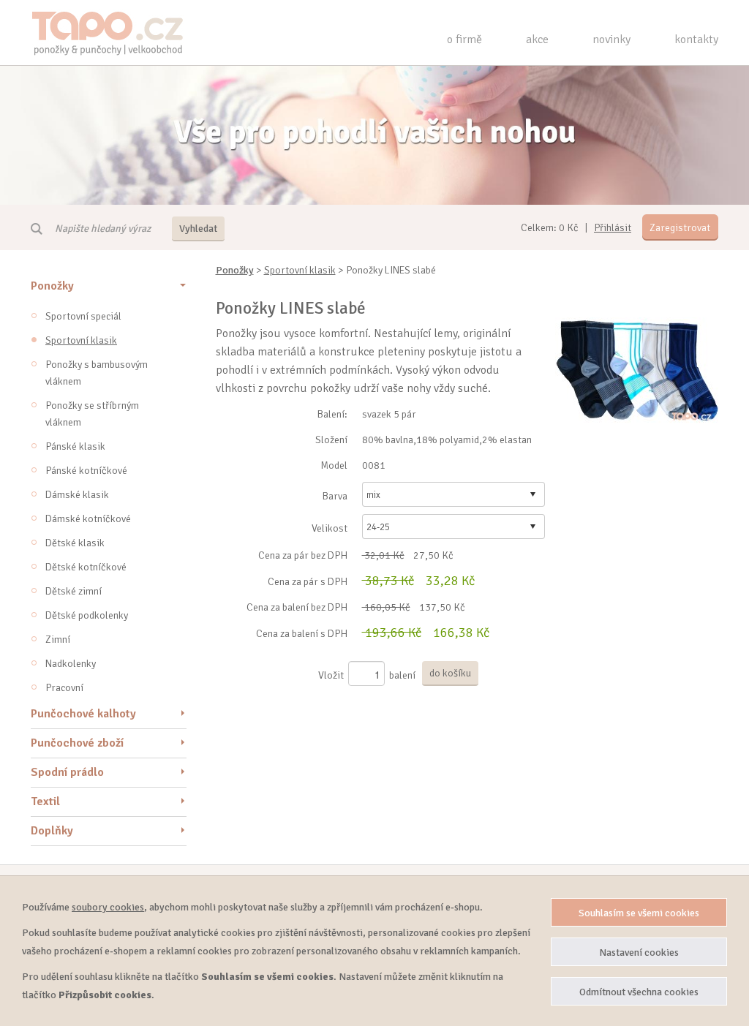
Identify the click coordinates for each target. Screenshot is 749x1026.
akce (537, 39)
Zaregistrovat (680, 228)
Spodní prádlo (67, 772)
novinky (611, 39)
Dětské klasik (75, 543)
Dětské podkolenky (86, 615)
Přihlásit (612, 228)
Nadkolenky (70, 663)
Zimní (57, 639)
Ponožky (52, 286)
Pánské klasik (75, 446)
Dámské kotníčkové (88, 519)
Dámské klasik (77, 495)
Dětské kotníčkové (86, 567)
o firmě (464, 39)
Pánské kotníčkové (86, 470)
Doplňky (52, 830)
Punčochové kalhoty (83, 713)
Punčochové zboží (77, 743)
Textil (45, 801)
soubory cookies (108, 907)
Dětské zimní (73, 591)
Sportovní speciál (83, 316)
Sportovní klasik (81, 340)
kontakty (696, 39)
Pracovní (64, 688)
